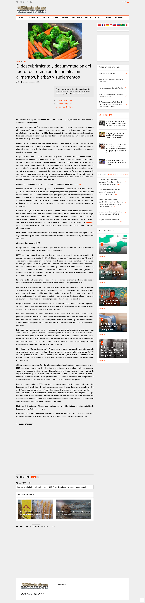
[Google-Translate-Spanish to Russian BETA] (118, 26)
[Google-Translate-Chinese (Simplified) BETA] (99, 26)
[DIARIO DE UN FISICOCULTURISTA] (31, 12)
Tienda (98, 18)
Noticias (65, 18)
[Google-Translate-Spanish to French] (103, 26)
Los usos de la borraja (64, 100)
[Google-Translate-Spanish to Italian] (125, 26)
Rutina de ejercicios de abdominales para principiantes (111, 327)
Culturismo (33, 18)
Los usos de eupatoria (64, 104)
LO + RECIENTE (105, 115)
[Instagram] (27, 2)
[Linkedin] (24, 2)
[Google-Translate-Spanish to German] (107, 26)
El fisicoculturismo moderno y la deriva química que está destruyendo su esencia (115, 135)
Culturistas (76, 18)
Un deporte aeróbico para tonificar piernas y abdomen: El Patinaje (116, 162)
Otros (87, 18)
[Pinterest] (21, 2)
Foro (109, 18)
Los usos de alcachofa (64, 107)
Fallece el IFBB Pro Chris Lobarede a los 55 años (112, 275)
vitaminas (78, 184)
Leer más (102, 256)
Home (22, 18)
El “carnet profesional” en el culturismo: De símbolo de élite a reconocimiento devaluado (116, 123)
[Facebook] (35, 2)
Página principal (61, 584)
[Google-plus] (31, 2)
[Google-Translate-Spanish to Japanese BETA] (111, 26)
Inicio (18, 61)
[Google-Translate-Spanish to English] (114, 26)
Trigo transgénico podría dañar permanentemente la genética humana (35, 513)
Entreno (44, 18)
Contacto (120, 18)
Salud (55, 18)
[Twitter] (17, 2)
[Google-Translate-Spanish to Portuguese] (122, 26)
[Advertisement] (90, 9)
